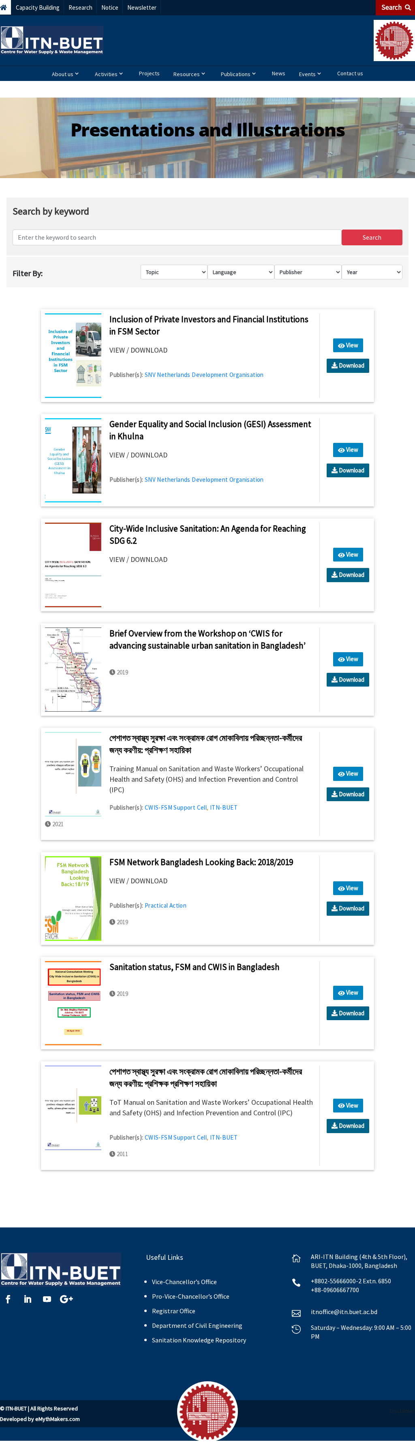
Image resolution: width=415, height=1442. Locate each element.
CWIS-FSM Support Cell (176, 807)
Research (80, 7)
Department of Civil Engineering (197, 1325)
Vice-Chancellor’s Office (184, 1282)
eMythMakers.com (57, 1419)
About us (62, 74)
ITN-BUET (223, 807)
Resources (186, 74)
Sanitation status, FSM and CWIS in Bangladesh (194, 966)
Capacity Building (38, 7)
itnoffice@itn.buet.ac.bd (344, 1312)
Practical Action (165, 905)
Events (307, 74)
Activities (106, 74)
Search (392, 7)
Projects (149, 73)
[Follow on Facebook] (8, 1299)
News (278, 73)
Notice (109, 7)
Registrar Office (173, 1311)
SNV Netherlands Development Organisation (204, 375)
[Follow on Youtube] (47, 1299)
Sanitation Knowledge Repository (199, 1340)
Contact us (350, 73)
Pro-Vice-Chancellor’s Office (190, 1296)
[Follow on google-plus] (66, 1299)
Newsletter (141, 7)
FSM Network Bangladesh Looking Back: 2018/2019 (201, 862)
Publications (235, 74)
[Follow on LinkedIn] (27, 1299)
